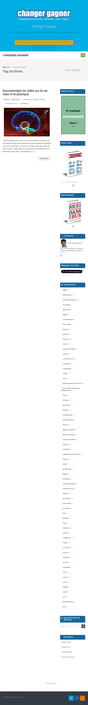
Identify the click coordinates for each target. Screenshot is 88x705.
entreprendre (67, 415)
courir (65, 378)
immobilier (66, 449)
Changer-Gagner (44, 26)
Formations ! (44, 47)
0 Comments (24, 103)
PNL (64, 513)
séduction (66, 557)
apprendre (66, 310)
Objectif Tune (65, 647)
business (66, 339)
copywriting (67, 369)
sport (64, 572)
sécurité (65, 552)
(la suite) (62, 253)
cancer (65, 344)
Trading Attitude (66, 652)
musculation (67, 503)
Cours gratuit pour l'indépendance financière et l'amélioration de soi (44, 32)
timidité (65, 587)
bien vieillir (66, 324)
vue (64, 597)
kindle (65, 464)
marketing (66, 479)
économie (66, 405)
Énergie (6, 99)
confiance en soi (68, 359)
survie (65, 582)
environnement (68, 420)
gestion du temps (69, 434)
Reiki (64, 523)
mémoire (66, 493)
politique (66, 518)
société (65, 562)
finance (65, 425)
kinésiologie (67, 469)
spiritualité (15, 99)
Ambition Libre (66, 642)
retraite (65, 533)
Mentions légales (51, 683)
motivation (66, 498)
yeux (64, 607)
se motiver (66, 548)
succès (65, 577)
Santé (65, 543)
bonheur (66, 334)
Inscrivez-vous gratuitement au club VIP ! (44, 42)
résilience (66, 528)
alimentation (67, 295)
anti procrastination (69, 300)
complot (65, 354)
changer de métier (69, 349)
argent (65, 314)
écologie (66, 400)
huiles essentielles (69, 439)
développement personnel (72, 383)
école (65, 395)
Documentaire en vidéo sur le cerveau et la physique (26, 92)
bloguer (65, 329)
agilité (65, 290)
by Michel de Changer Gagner (34, 99)
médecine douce (68, 489)
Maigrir (65, 474)
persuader (66, 508)
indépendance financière (71, 454)
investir (65, 459)
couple (65, 373)
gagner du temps (69, 430)
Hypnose (66, 444)
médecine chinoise (69, 484)
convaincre (66, 364)
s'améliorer (67, 538)
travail (65, 592)
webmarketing (68, 602)
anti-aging (66, 305)
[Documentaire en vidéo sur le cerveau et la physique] (27, 122)
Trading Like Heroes (68, 657)
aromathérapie (68, 319)
